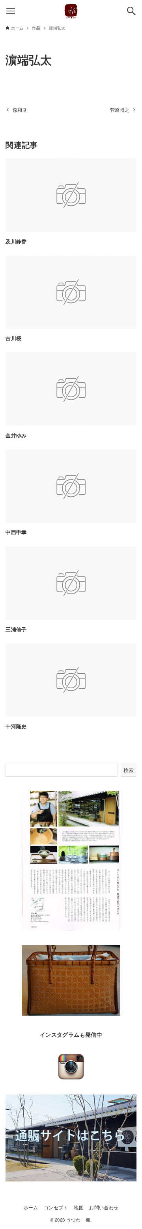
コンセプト (56, 1207)
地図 (79, 1207)
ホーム (31, 1207)
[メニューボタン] (11, 11)
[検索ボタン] (131, 11)
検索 (128, 770)
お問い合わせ (103, 1207)
